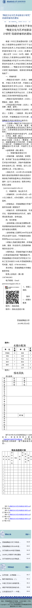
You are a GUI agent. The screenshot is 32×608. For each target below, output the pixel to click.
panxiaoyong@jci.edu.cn (13, 439)
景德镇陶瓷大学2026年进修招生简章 (11, 546)
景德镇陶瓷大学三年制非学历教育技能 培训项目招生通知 (11, 542)
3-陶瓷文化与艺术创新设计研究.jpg (19, 514)
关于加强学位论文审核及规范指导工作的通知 (11, 559)
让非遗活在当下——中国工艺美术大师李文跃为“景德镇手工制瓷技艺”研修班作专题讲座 (11, 591)
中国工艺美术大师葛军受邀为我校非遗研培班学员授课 (11, 583)
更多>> (28, 534)
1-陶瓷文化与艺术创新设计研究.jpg (19, 518)
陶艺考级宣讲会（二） (10, 579)
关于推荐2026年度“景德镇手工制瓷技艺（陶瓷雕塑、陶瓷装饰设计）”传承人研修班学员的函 (11, 550)
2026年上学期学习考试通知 (11, 555)
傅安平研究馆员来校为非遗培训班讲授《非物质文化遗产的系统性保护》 (11, 587)
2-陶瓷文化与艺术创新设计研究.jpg (19, 510)
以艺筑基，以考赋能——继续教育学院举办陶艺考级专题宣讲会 (11, 575)
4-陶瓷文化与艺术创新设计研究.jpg (19, 506)
